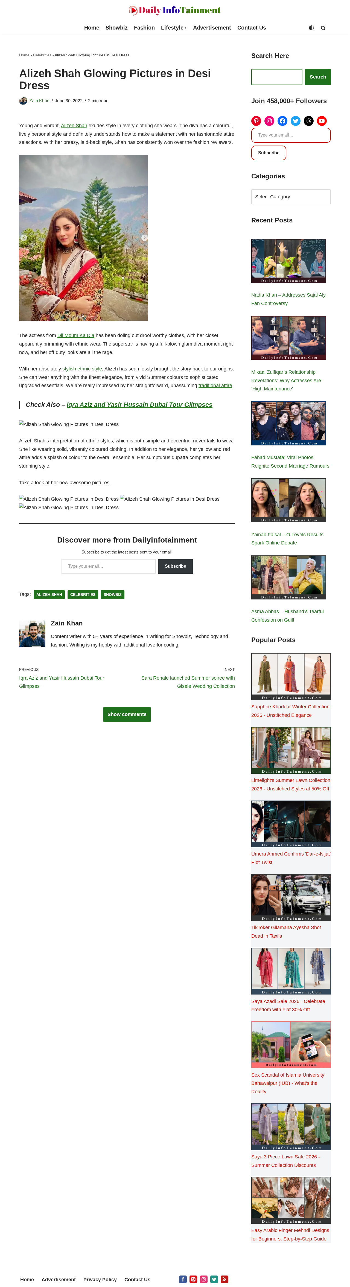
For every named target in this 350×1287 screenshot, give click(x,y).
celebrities (82, 595)
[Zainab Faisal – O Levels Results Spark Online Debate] (288, 501)
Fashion (144, 28)
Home (91, 28)
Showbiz (117, 28)
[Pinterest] (256, 121)
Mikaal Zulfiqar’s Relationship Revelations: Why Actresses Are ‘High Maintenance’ (286, 380)
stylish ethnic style (82, 369)
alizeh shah (49, 595)
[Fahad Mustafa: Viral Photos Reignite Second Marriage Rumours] (288, 424)
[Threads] (309, 121)
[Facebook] (282, 121)
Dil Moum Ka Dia (75, 335)
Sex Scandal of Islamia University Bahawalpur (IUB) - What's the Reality (287, 1083)
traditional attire (215, 385)
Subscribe (175, 566)
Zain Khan (39, 100)
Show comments (127, 714)
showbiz (113, 595)
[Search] (323, 27)
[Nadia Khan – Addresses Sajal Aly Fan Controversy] (288, 262)
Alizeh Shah (74, 125)
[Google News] (224, 1279)
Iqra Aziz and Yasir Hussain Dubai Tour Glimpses (139, 404)
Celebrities (42, 55)
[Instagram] (269, 121)
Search (318, 77)
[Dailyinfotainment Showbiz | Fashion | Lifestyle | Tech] (175, 10)
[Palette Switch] (311, 27)
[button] (186, 28)
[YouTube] (322, 121)
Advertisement (212, 28)
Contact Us (251, 28)
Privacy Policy (100, 1279)
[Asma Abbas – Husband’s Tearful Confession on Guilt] (288, 578)
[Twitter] (296, 121)
